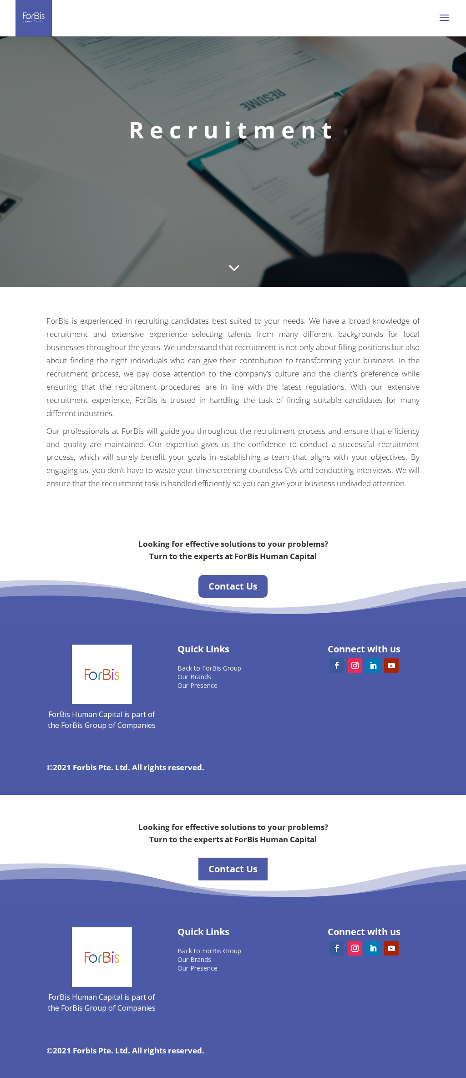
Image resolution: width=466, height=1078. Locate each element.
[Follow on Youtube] (391, 665)
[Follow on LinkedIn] (373, 665)
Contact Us (233, 586)
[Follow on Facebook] (336, 665)
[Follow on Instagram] (355, 665)
